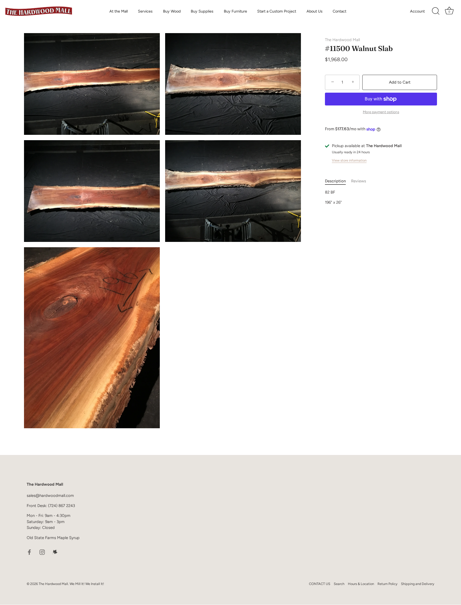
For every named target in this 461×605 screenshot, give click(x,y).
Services (145, 11)
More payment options (381, 112)
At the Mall (118, 11)
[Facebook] (29, 551)
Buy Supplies (202, 11)
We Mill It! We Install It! (87, 584)
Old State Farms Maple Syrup (53, 537)
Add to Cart (400, 82)
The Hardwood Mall (342, 39)
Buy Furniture (235, 11)
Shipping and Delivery (417, 584)
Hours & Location (361, 584)
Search (339, 584)
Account (417, 11)
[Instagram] (42, 551)
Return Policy (387, 584)
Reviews (358, 181)
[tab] (338, 181)
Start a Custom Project (276, 11)
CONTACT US (319, 584)
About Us (315, 11)
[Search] (436, 11)
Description (335, 181)
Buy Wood (172, 11)
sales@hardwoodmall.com (50, 495)
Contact (339, 11)
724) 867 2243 (62, 505)
